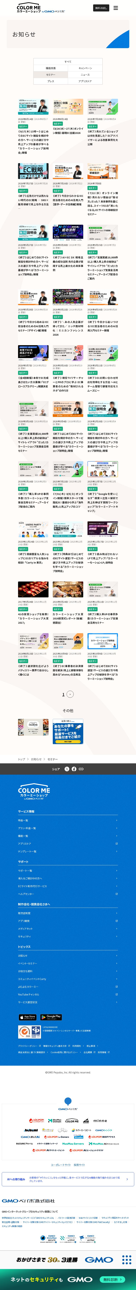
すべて (68, 61)
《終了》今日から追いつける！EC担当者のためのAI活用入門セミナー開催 (102, 326)
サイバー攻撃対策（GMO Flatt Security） (93, 1222)
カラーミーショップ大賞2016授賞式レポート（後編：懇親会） (68, 618)
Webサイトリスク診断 (88, 1217)
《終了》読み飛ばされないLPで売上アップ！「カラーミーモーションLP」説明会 (102, 558)
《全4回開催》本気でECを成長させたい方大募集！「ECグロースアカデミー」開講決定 (33, 382)
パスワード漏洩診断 (66, 1217)
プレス (50, 81)
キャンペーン (85, 68)
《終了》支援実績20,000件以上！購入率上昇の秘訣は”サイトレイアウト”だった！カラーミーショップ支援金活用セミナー (33, 442)
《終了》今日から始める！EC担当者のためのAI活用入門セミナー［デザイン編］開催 (33, 326)
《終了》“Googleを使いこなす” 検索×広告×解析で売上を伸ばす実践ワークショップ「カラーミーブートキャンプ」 (102, 502)
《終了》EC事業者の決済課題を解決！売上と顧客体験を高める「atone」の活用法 (68, 670)
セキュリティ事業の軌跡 (12, 1226)
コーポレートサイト (61, 1165)
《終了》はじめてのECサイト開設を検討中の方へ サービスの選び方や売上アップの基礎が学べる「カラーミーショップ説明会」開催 (33, 266)
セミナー (50, 74)
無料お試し (101, 8)
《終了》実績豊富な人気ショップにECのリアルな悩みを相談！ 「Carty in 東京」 (33, 558)
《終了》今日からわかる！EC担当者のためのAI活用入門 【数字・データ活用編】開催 (68, 200)
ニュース (85, 74)
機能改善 (51, 68)
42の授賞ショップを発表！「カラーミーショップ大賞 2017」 (33, 618)
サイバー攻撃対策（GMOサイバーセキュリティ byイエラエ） (48, 1222)
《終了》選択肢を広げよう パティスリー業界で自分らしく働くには (33, 670)
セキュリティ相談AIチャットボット (115, 1217)
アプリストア (85, 81)
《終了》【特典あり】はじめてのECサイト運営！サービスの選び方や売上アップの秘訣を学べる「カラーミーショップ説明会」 (68, 562)
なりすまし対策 (120, 1222)
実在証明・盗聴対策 (10, 1222)
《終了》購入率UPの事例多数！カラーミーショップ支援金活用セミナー (102, 618)
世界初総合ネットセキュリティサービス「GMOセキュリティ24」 (28, 1217)
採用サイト (79, 1165)
